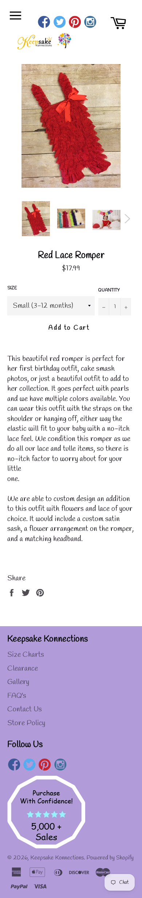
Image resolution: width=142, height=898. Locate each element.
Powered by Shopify (110, 858)
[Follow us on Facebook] (44, 23)
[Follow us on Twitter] (59, 23)
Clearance (22, 669)
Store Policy (26, 723)
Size (12, 288)
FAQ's (16, 696)
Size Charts (25, 655)
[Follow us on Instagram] (90, 23)
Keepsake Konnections (57, 858)
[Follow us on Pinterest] (75, 23)
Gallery (18, 682)
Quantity (109, 290)
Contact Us (24, 709)
